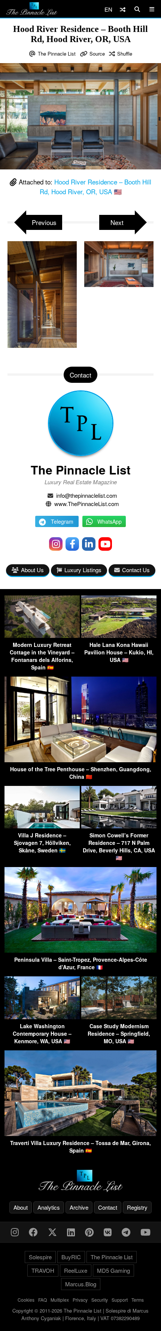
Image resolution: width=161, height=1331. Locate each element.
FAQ (42, 1299)
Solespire (40, 1257)
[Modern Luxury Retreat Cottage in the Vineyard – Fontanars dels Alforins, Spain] (42, 635)
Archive (79, 1207)
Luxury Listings (82, 570)
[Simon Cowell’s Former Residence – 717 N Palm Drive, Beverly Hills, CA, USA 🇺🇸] (119, 826)
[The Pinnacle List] (80, 1181)
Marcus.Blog (80, 1284)
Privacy (80, 1299)
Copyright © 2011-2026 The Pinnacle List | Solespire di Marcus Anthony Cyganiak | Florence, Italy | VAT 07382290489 (80, 1314)
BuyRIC (71, 1257)
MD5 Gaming (113, 1270)
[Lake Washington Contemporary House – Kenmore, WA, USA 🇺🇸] (42, 1017)
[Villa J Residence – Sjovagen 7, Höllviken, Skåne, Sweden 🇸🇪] (42, 826)
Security (99, 1299)
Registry (137, 1207)
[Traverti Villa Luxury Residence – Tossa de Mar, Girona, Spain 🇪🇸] (80, 1134)
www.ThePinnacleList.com (86, 504)
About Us (32, 570)
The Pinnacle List (57, 53)
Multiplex (60, 1299)
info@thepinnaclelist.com (86, 495)
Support (120, 1299)
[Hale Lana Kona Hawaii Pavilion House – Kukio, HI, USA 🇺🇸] (119, 635)
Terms (137, 1299)
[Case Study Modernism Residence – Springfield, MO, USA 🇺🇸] (119, 1017)
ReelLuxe (75, 1270)
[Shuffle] (122, 9)
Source (97, 53)
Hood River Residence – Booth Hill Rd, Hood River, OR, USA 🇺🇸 (96, 186)
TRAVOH (42, 1270)
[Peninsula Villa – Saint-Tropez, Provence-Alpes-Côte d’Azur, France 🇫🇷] (80, 950)
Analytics (48, 1207)
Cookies (26, 1299)
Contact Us (136, 570)
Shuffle (124, 53)
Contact (107, 1207)
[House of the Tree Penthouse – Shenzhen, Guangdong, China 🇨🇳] (80, 760)
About (20, 1207)
